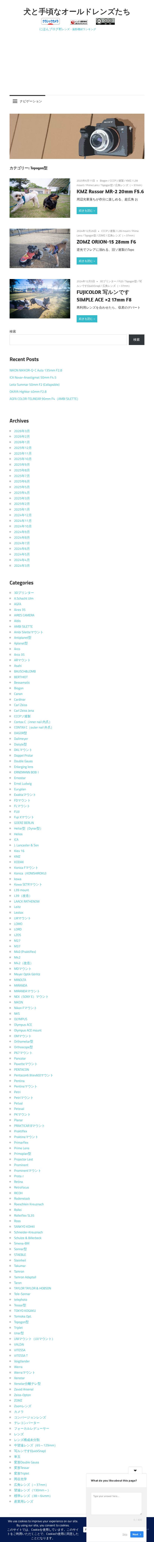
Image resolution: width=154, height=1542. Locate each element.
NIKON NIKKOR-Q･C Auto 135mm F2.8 (36, 370)
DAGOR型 (20, 733)
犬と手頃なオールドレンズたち (77, 11)
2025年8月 (22, 470)
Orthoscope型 (23, 1047)
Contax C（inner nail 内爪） (33, 721)
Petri (17, 1092)
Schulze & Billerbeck (27, 1237)
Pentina (19, 1080)
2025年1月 (22, 509)
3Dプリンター (108, 281)
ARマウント (22, 660)
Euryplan (20, 789)
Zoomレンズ (22, 1406)
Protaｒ (19, 1176)
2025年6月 (22, 481)
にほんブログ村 (50, 29)
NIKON (18, 1002)
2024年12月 (23, 515)
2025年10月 (23, 458)
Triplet (18, 1327)
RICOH (18, 1193)
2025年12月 (23, 447)
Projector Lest (23, 1159)
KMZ (128, 180)
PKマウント (22, 1114)
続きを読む (86, 210)
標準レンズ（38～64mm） (33, 1495)
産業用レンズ (23, 1501)
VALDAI (19, 1344)
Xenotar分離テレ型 (27, 1383)
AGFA (17, 604)
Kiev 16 (19, 850)
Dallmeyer (21, 738)
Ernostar (20, 777)
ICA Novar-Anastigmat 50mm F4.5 (33, 377)
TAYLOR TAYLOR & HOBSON (32, 1288)
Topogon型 (107, 185)
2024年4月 (22, 559)
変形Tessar (21, 1467)
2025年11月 (23, 453)
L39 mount (124, 231)
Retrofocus (21, 1187)
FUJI (121, 281)
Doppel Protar (23, 755)
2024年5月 (22, 554)
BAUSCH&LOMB (25, 671)
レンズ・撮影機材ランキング (79, 29)
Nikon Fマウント (25, 1007)
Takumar (20, 1265)
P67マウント (23, 1052)
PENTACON (21, 1069)
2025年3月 (22, 498)
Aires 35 (20, 609)
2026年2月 (22, 436)
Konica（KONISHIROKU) (30, 873)
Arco (17, 648)
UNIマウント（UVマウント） (34, 1338)
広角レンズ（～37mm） (129, 185)
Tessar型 (20, 1305)
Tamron (19, 1271)
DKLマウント (23, 749)
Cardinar (20, 699)
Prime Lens (92, 185)
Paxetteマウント (26, 1063)
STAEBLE (20, 1254)
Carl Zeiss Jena (24, 710)
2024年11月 (23, 520)
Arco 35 (19, 654)
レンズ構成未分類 (27, 1439)
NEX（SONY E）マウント (31, 996)
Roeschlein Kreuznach (29, 1204)
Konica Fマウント (26, 867)
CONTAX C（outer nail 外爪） (34, 727)
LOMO (18, 923)
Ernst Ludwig (23, 783)
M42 (17, 957)
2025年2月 (22, 503)
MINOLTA (20, 979)
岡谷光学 (20, 1479)
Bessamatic (22, 682)
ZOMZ (101, 235)
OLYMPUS (20, 1019)
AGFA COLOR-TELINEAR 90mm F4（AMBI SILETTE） (45, 398)
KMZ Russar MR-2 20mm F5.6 (110, 191)
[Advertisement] (77, 60)
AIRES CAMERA (24, 615)
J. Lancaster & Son (26, 845)
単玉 (17, 1456)
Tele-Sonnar (22, 1293)
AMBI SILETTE (23, 626)
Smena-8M (21, 1243)
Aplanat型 (21, 643)
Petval (18, 1103)
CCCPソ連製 (117, 180)
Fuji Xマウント (24, 817)
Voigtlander (22, 1361)
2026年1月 (22, 442)
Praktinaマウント (26, 1136)
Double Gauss (23, 761)
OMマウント (23, 1036)
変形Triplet (21, 1473)
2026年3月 (22, 431)
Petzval (19, 1108)
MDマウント (23, 968)
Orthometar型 (23, 1041)
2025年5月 (22, 487)
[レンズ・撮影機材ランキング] (78, 23)
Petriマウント (23, 1097)
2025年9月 (22, 464)
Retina (18, 1181)
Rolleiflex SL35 (24, 1215)
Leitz (17, 906)
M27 (17, 940)
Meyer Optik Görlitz (27, 974)
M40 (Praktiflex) (25, 951)
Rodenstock (22, 1198)
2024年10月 (23, 526)
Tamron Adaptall (25, 1277)
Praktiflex (20, 1131)
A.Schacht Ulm (23, 598)
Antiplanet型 (22, 637)
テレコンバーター (27, 1422)
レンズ (19, 1434)
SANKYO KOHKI (24, 1226)
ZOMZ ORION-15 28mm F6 (106, 241)
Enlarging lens (23, 766)
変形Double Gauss (26, 1462)
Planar (18, 1120)
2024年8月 (22, 537)
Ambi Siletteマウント (28, 632)
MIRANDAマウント (27, 991)
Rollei (18, 1209)
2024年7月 (22, 543)
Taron (18, 1282)
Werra (18, 1366)
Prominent (21, 1164)
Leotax (18, 912)
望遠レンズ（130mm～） (32, 1490)
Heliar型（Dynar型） (28, 828)
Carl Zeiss (20, 704)
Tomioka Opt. (23, 1316)
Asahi (18, 665)
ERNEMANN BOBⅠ (27, 772)
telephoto (20, 1299)
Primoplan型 (22, 1153)
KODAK (19, 862)
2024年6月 (22, 548)
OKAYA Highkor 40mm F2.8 (28, 391)
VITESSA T (21, 1355)
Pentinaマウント (25, 1086)
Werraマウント (24, 1372)
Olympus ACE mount (28, 1030)
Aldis (17, 620)
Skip (124, 1534)
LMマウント (22, 918)
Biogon (104, 180)
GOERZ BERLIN (24, 822)
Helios (18, 834)
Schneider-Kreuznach (28, 1232)
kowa (17, 878)
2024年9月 (22, 531)
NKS (17, 1013)
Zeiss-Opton (22, 1394)
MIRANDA (20, 985)
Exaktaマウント (25, 794)
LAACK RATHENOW (27, 901)
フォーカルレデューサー (31, 1428)
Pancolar (20, 1058)
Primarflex (21, 1142)
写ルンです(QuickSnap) (30, 1450)
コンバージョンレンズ (30, 1417)
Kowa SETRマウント (28, 884)
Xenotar (19, 1378)
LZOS (17, 934)
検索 (13, 331)
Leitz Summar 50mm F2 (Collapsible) (34, 384)
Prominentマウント (27, 1170)
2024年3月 (22, 565)
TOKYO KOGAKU (25, 1310)
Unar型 (19, 1333)
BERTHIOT (21, 677)
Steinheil (20, 1260)
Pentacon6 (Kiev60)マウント (33, 1075)
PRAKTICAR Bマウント (29, 1125)
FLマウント (22, 806)
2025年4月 (22, 492)
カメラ (19, 1411)
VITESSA (19, 1350)
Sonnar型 (20, 1249)
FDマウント (22, 800)
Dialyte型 (20, 744)
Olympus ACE (23, 1024)
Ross (17, 1220)
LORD (18, 929)
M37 (17, 946)
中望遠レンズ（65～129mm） (35, 1445)
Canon (18, 693)
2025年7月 (22, 475)
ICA (16, 839)
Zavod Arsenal (23, 1389)
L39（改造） (23, 895)
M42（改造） (23, 963)
